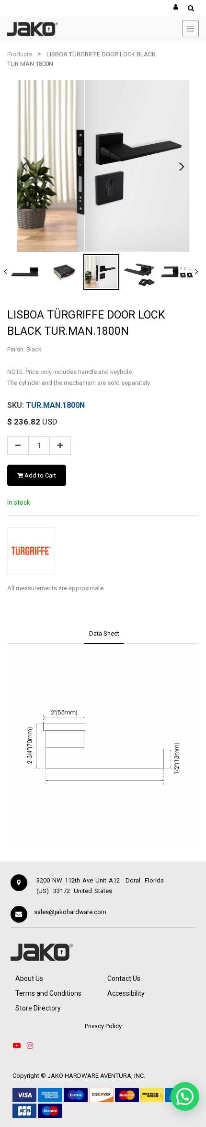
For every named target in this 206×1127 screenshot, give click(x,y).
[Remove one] (18, 445)
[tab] (104, 634)
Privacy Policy (103, 1026)
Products (19, 54)
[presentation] (24, 166)
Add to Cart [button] (39, 475)
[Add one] (60, 445)
